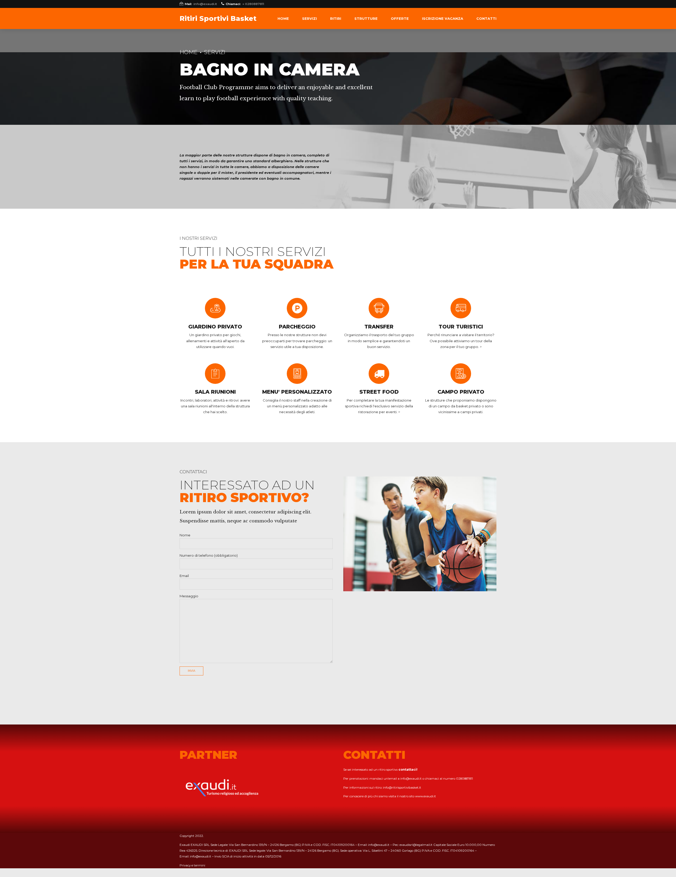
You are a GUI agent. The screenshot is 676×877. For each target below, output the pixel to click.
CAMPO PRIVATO (461, 392)
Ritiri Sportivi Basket (218, 18)
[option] (419, 533)
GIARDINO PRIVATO (215, 326)
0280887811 (464, 778)
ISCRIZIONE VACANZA (442, 18)
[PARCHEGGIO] (297, 308)
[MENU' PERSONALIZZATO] (297, 373)
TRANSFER (378, 326)
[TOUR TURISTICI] (460, 308)
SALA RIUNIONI (215, 392)
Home (283, 18)
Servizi (309, 18)
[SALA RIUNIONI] (215, 373)
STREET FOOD (379, 392)
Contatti (486, 18)
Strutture (366, 18)
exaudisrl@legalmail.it (416, 845)
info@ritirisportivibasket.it (402, 787)
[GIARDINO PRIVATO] (215, 308)
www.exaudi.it (425, 796)
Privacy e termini (192, 865)
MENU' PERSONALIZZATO (297, 392)
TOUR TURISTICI (461, 326)
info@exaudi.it (411, 778)
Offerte (400, 18)
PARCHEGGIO (297, 326)
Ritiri (335, 18)
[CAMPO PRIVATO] (460, 373)
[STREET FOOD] (379, 373)
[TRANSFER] (379, 308)
